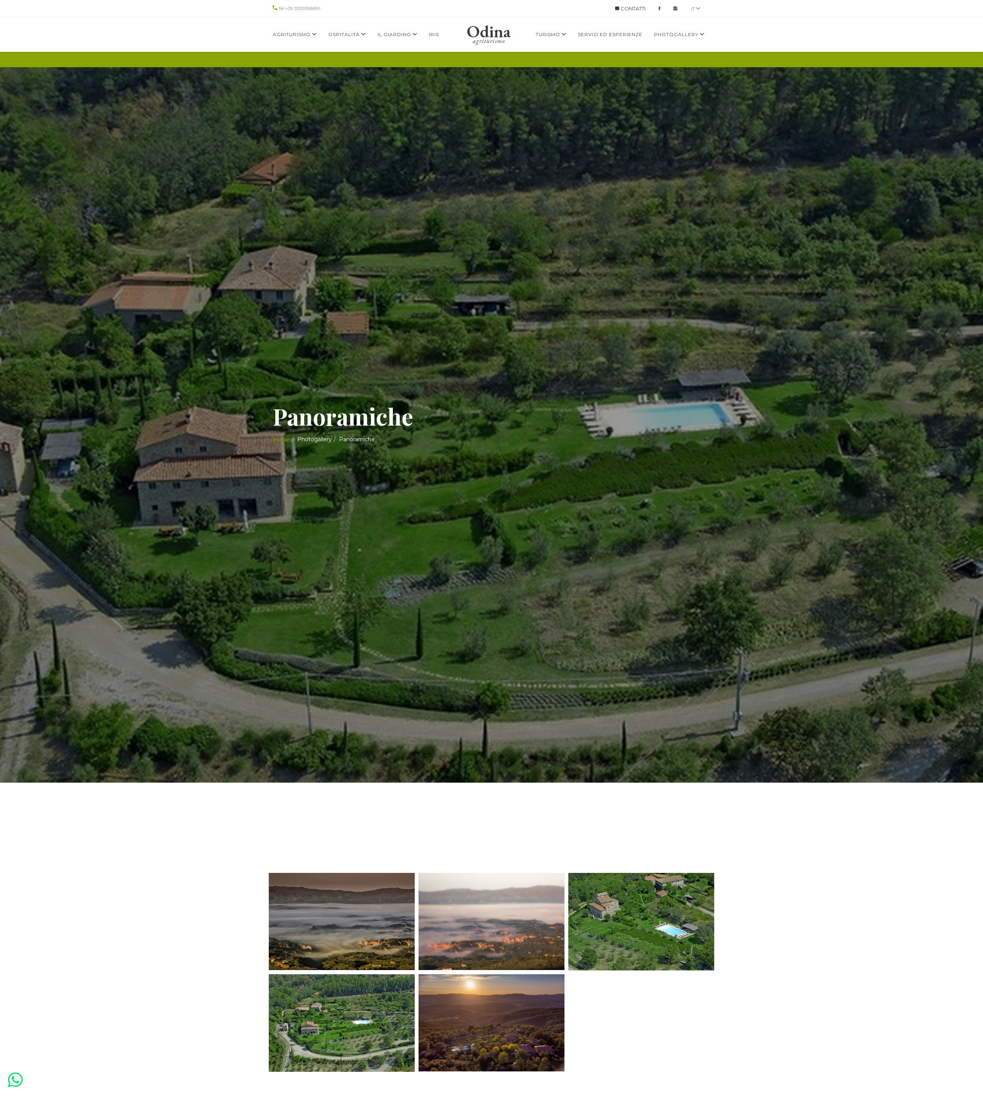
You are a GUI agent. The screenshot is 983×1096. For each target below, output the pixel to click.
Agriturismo (292, 34)
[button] (15, 1079)
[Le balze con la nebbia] (342, 921)
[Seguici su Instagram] (675, 8)
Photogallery (677, 34)
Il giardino (395, 34)
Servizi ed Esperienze (610, 34)
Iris (434, 34)
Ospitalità (344, 34)
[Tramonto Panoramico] (491, 1022)
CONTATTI (632, 8)
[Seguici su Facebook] (659, 8)
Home (281, 439)
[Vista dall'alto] (641, 921)
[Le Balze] (491, 921)
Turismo (549, 34)
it (693, 9)
